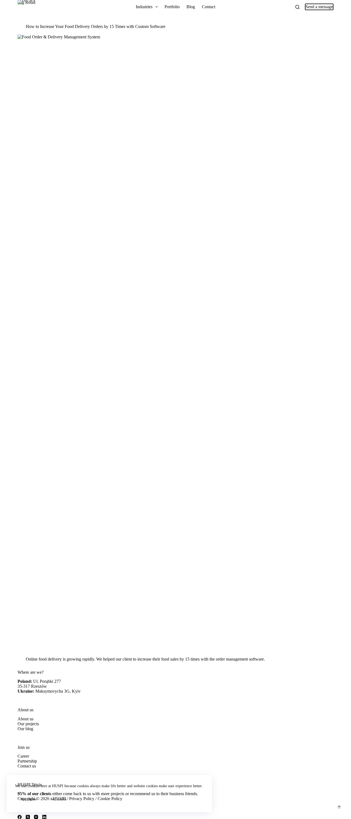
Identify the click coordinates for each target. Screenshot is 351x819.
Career (23, 756)
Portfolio (172, 6)
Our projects (28, 723)
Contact (208, 6)
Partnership (27, 761)
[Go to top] (339, 807)
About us (25, 718)
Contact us (27, 766)
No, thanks (58, 799)
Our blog (25, 728)
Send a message (319, 6)
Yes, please (29, 799)
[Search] (297, 7)
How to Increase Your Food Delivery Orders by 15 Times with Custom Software (95, 26)
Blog (190, 6)
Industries (144, 6)
